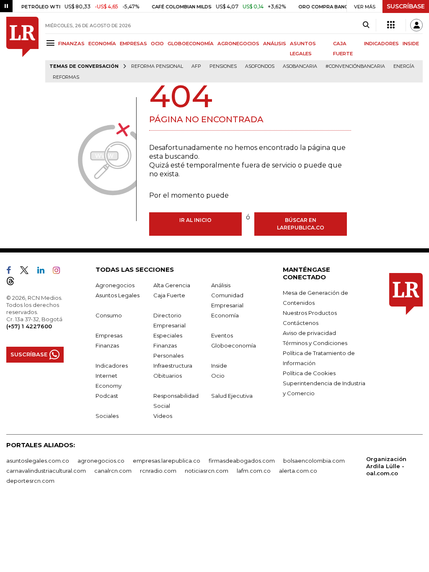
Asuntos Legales (118, 295)
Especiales (167, 335)
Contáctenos (300, 322)
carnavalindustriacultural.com (46, 470)
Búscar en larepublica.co (300, 224)
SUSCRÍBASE (406, 6)
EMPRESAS (133, 43)
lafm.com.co (254, 470)
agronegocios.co (101, 460)
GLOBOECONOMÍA (191, 43)
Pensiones (223, 66)
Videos (162, 415)
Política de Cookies (309, 373)
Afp (196, 66)
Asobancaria (300, 66)
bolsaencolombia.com (314, 460)
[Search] (366, 25)
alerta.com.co (298, 470)
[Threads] (13, 282)
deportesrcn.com (30, 480)
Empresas (109, 335)
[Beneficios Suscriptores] (391, 25)
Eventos (222, 335)
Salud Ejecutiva (232, 395)
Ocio (218, 375)
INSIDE (411, 43)
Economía (225, 315)
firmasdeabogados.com (242, 460)
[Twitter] (28, 271)
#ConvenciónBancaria (355, 66)
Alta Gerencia (171, 285)
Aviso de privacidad (309, 333)
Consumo (109, 315)
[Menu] (51, 43)
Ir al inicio (195, 220)
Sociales (107, 415)
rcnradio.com (158, 470)
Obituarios (167, 375)
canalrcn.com (113, 470)
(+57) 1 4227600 (29, 326)
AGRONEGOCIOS (238, 43)
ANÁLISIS (274, 43)
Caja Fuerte (169, 295)
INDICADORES (381, 43)
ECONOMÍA (102, 43)
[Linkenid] (44, 271)
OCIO (157, 43)
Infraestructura (172, 365)
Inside (219, 365)
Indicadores (112, 365)
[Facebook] (12, 271)
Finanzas (107, 345)
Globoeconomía (233, 345)
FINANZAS (71, 43)
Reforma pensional (157, 66)
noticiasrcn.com (206, 470)
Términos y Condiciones (315, 343)
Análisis (220, 285)
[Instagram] (60, 271)
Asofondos (259, 66)
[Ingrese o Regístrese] (416, 25)
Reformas (66, 77)
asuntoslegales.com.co (37, 460)
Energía (403, 66)
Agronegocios (115, 285)
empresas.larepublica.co (166, 460)
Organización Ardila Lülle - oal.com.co (386, 466)
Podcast (107, 395)
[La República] (22, 49)
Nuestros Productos (310, 312)
